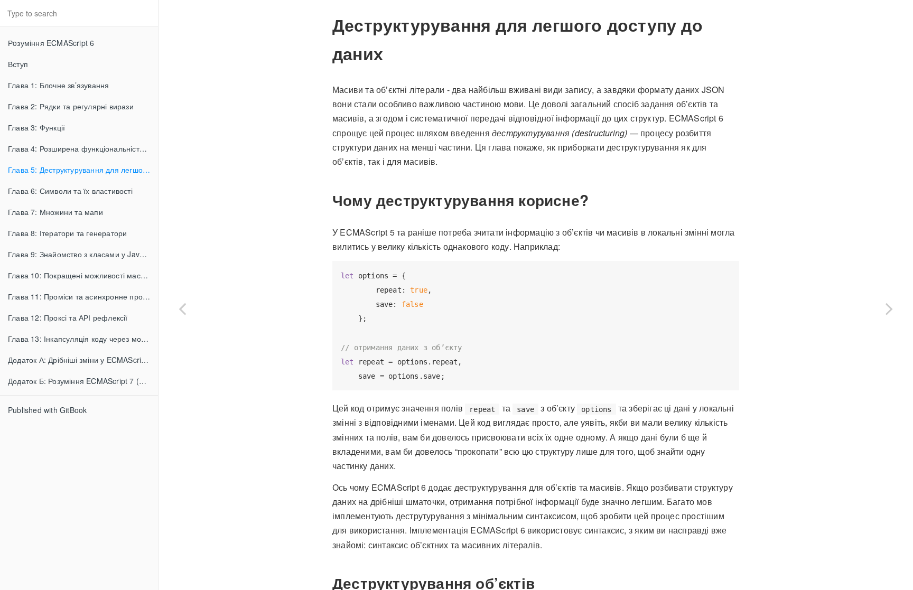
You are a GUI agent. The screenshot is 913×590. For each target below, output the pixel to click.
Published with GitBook (47, 410)
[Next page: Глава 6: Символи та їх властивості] (889, 308)
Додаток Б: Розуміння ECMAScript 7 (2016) (83, 381)
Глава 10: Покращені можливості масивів (81, 275)
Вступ (18, 64)
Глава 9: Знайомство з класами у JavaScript (83, 254)
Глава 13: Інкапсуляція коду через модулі (81, 338)
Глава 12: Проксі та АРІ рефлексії (68, 317)
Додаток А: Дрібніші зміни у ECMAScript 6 (81, 359)
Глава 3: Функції (36, 127)
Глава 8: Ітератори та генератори (67, 233)
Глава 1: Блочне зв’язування (58, 85)
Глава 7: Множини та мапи (55, 212)
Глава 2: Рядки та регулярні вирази (71, 106)
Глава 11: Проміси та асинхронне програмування (83, 296)
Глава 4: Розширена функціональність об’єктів (83, 148)
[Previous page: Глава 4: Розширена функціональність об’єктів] (182, 308)
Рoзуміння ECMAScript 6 (51, 43)
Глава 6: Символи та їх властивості (70, 190)
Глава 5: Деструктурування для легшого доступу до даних (83, 169)
